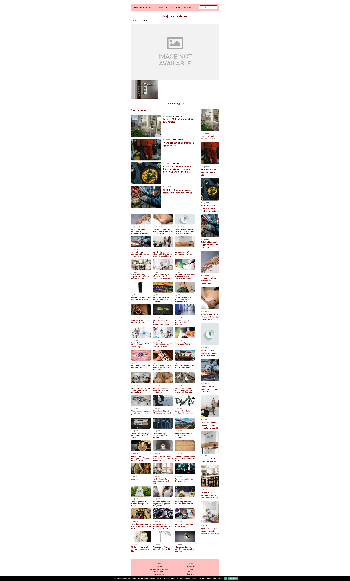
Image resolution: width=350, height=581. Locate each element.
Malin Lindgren (177, 116)
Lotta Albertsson (178, 139)
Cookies (178, 7)
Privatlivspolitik (233, 578)
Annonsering (163, 7)
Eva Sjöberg (176, 163)
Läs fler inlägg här (175, 103)
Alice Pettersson (178, 187)
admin (145, 20)
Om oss (171, 7)
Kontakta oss (187, 7)
